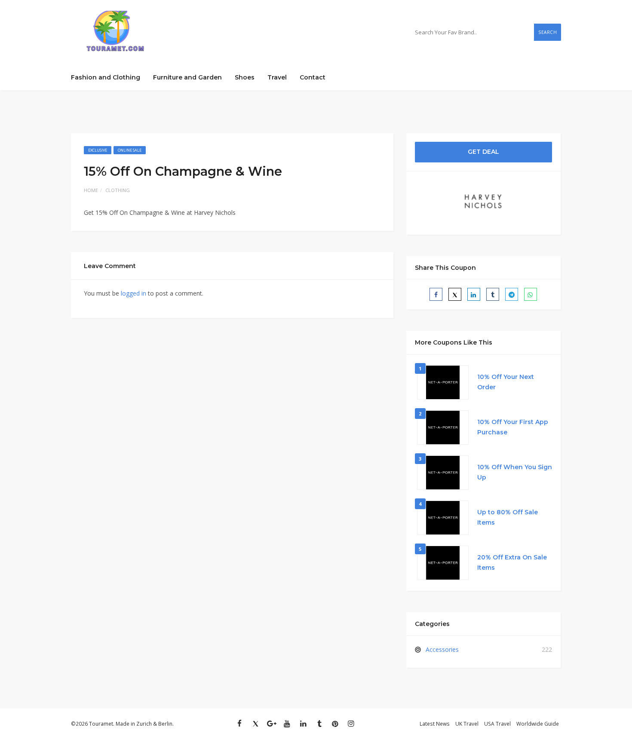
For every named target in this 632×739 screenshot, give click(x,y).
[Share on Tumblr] (492, 294)
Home (91, 190)
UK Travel (467, 723)
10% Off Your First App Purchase (512, 427)
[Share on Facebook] (436, 294)
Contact (312, 77)
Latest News (435, 723)
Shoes (245, 77)
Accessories (442, 649)
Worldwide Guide (537, 723)
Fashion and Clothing (105, 77)
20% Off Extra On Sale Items (512, 562)
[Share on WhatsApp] (530, 294)
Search (547, 32)
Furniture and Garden (187, 77)
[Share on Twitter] (454, 294)
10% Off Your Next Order (505, 382)
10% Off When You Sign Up (514, 472)
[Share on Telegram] (511, 294)
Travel (277, 77)
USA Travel (497, 723)
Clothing (117, 190)
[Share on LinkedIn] (473, 294)
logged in (133, 293)
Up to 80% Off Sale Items (507, 517)
